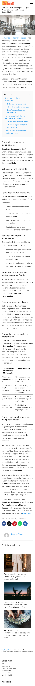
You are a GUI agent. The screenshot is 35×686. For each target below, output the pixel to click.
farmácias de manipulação (15, 38)
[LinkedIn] (25, 523)
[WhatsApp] (20, 523)
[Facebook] (4, 523)
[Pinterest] (14, 523)
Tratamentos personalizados (17, 122)
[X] (9, 523)
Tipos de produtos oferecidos (18, 107)
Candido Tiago (17, 534)
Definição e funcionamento (17, 104)
